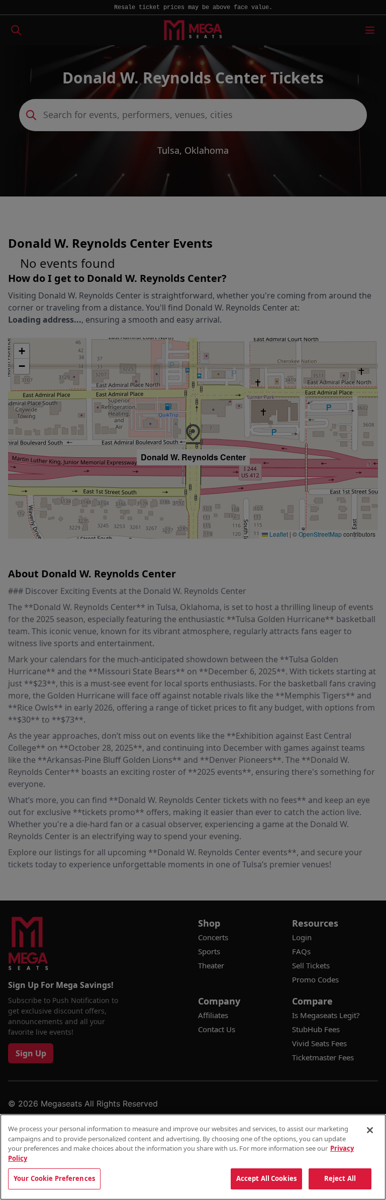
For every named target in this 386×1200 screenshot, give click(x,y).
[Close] (370, 1130)
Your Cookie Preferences (54, 1178)
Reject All (340, 1178)
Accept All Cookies (266, 1178)
